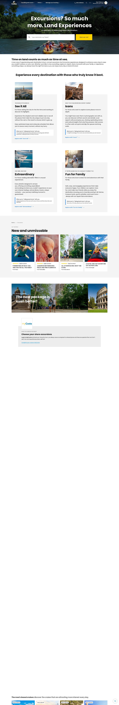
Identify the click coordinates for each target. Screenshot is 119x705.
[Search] (86, 2)
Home (13, 222)
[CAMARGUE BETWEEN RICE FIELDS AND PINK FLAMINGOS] (47, 253)
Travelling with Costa (27, 2)
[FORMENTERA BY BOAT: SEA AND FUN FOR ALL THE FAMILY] (23, 253)
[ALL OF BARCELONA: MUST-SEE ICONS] (71, 253)
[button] (90, 2)
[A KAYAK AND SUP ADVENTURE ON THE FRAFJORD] (96, 253)
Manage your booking (52, 2)
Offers (39, 2)
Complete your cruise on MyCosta (30, 342)
